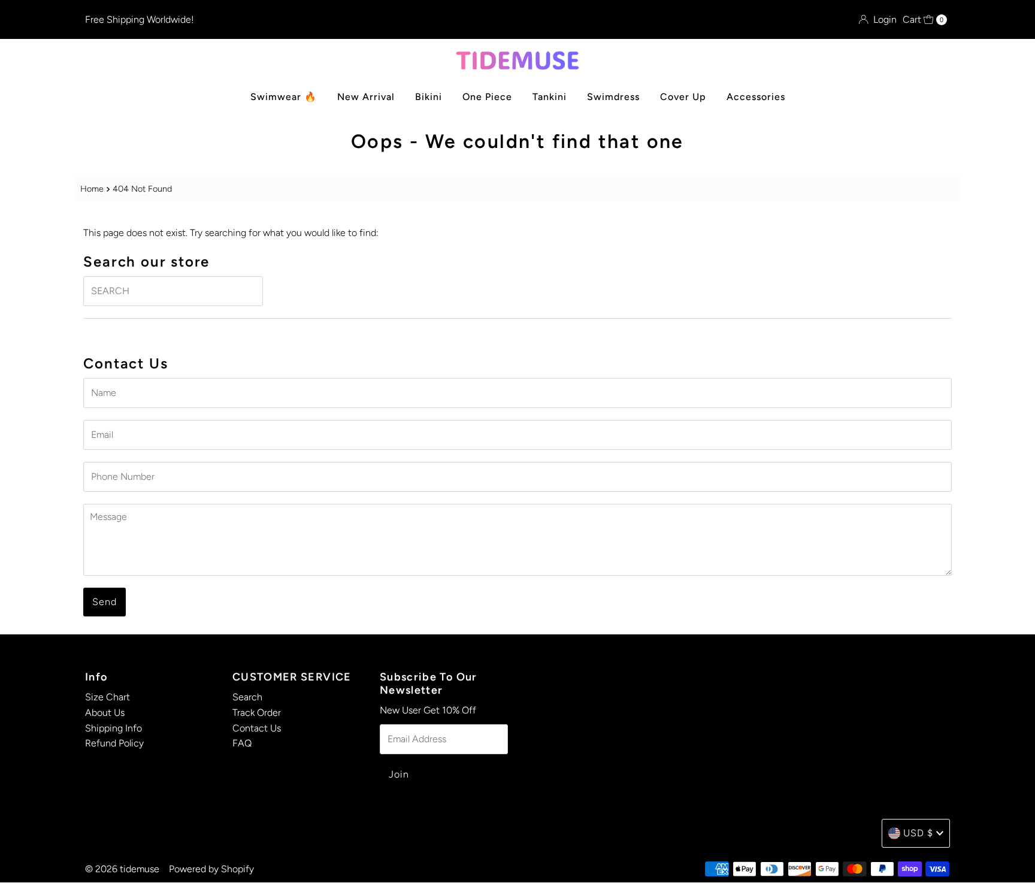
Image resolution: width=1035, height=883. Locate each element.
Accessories (756, 96)
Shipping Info (113, 727)
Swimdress (613, 96)
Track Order (256, 712)
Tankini (549, 96)
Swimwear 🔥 (283, 96)
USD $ (918, 833)
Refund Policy (114, 743)
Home (92, 188)
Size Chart (107, 697)
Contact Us (256, 727)
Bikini (428, 96)
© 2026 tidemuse (122, 869)
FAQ (242, 743)
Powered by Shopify (211, 869)
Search (247, 697)
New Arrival (366, 96)
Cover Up (683, 96)
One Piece (487, 96)
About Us (105, 712)
